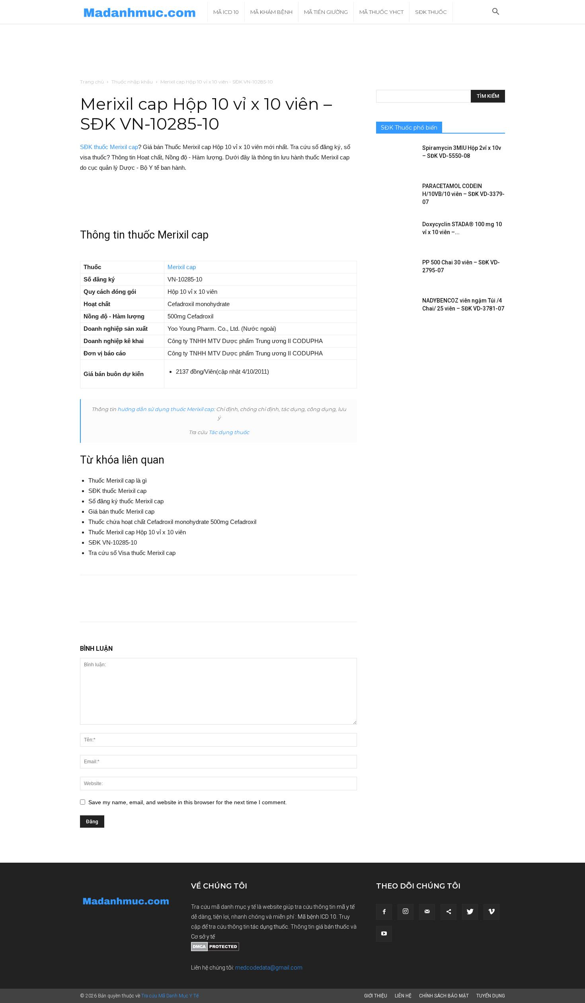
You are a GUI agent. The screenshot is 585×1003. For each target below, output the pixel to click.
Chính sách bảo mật (444, 996)
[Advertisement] (292, 52)
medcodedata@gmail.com (268, 967)
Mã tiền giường (326, 12)
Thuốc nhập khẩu (132, 82)
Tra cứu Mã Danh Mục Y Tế (170, 996)
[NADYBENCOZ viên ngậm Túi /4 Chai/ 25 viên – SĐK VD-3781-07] (396, 310)
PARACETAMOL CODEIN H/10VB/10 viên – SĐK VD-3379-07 (463, 194)
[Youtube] (384, 934)
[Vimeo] (491, 912)
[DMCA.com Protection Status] (215, 949)
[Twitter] (470, 912)
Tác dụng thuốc (229, 432)
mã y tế (346, 907)
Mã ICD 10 (226, 12)
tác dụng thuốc (269, 926)
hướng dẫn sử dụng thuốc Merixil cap (165, 409)
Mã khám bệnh (271, 12)
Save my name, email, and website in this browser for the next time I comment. (187, 802)
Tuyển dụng (490, 996)
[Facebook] (384, 912)
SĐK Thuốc (431, 12)
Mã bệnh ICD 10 (317, 917)
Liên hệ (403, 996)
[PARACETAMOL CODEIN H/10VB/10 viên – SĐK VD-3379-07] (396, 196)
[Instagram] (405, 912)
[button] (495, 12)
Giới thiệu (375, 996)
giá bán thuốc (332, 926)
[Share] (448, 912)
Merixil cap (182, 267)
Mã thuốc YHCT (381, 12)
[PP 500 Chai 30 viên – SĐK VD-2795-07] (396, 272)
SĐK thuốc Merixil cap (109, 147)
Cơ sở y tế (203, 936)
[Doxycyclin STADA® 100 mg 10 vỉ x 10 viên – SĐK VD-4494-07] (396, 234)
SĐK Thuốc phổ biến (409, 127)
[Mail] (427, 912)
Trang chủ (92, 82)
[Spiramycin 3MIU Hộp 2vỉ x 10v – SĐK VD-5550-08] (396, 158)
